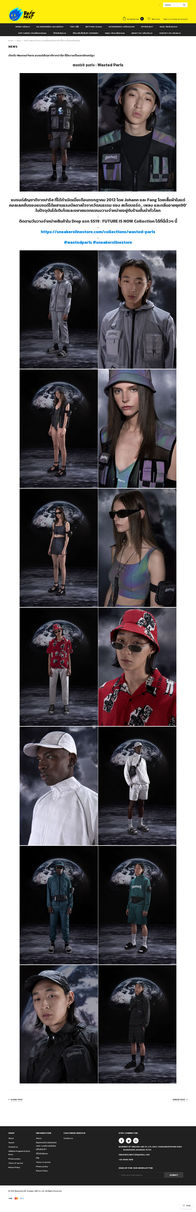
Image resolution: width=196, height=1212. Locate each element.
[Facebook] (121, 1140)
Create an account (180, 19)
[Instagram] (136, 1140)
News (19, 40)
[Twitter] (128, 1140)
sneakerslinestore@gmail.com (134, 1154)
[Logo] (22, 14)
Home (11, 40)
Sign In (166, 19)
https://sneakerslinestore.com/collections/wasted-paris (98, 232)
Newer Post (179, 1099)
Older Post (17, 1099)
